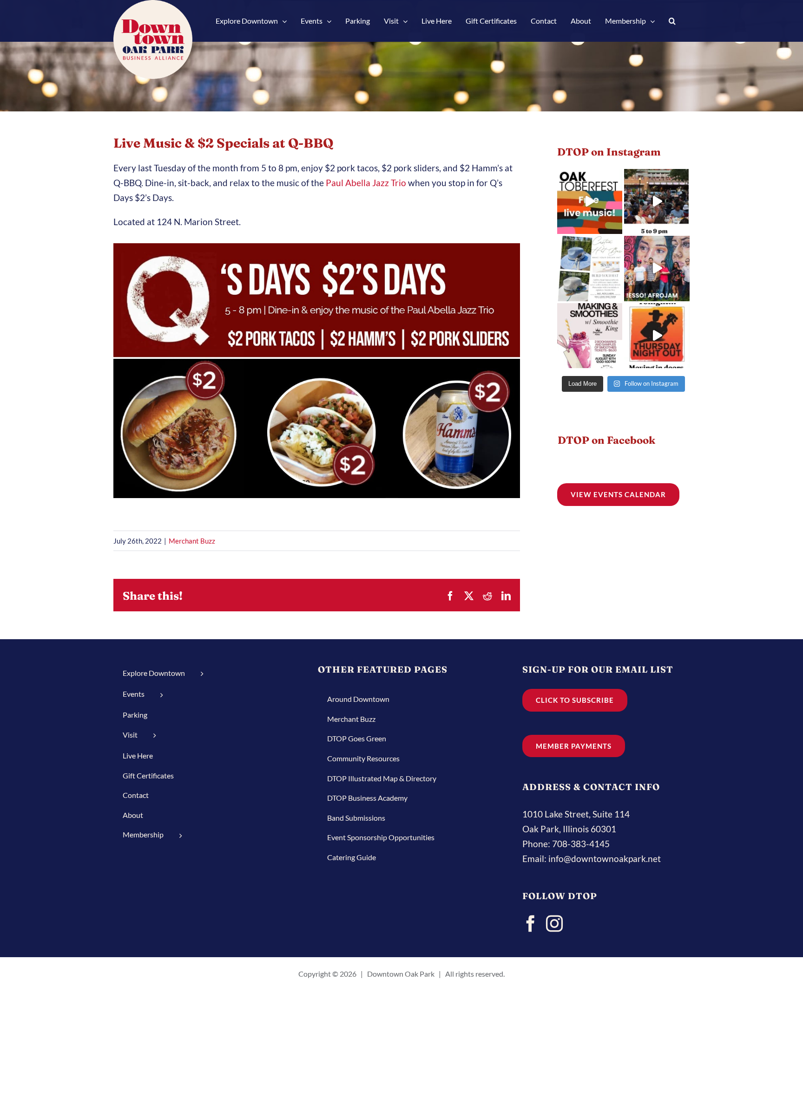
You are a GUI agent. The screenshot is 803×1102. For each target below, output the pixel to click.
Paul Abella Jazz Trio (365, 182)
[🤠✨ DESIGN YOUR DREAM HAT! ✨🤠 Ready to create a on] (590, 268)
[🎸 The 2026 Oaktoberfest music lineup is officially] (657, 268)
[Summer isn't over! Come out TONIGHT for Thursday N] (657, 201)
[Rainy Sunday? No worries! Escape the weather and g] (590, 336)
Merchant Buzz (192, 541)
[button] (672, 21)
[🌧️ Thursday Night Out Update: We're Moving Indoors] (657, 336)
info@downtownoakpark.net (604, 858)
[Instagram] (554, 923)
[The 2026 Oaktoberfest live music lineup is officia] (590, 201)
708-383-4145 (581, 843)
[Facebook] (530, 923)
